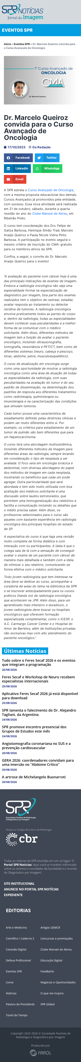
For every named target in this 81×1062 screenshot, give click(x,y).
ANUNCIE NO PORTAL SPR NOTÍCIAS (31, 889)
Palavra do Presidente (20, 1004)
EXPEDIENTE (13, 895)
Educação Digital (51, 960)
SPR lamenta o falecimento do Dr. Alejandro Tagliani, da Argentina (39, 712)
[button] (18, 157)
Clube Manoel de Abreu (49, 213)
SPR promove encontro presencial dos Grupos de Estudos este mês (34, 729)
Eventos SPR (22, 44)
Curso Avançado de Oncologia (50, 190)
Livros (10, 982)
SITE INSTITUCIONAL (19, 883)
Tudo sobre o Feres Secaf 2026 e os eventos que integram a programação (38, 662)
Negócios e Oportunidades (58, 982)
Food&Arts (47, 971)
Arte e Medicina (16, 927)
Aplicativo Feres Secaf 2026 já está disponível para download (40, 695)
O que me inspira (52, 993)
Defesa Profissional (18, 960)
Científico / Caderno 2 (20, 938)
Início (7, 44)
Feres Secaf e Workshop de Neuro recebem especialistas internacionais (38, 679)
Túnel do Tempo (16, 1015)
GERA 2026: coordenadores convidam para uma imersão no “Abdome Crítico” (38, 762)
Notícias (11, 993)
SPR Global (47, 1004)
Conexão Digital (16, 949)
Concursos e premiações (56, 938)
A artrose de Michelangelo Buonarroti (34, 777)
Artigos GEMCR (50, 927)
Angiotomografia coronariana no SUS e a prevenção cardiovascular (36, 745)
